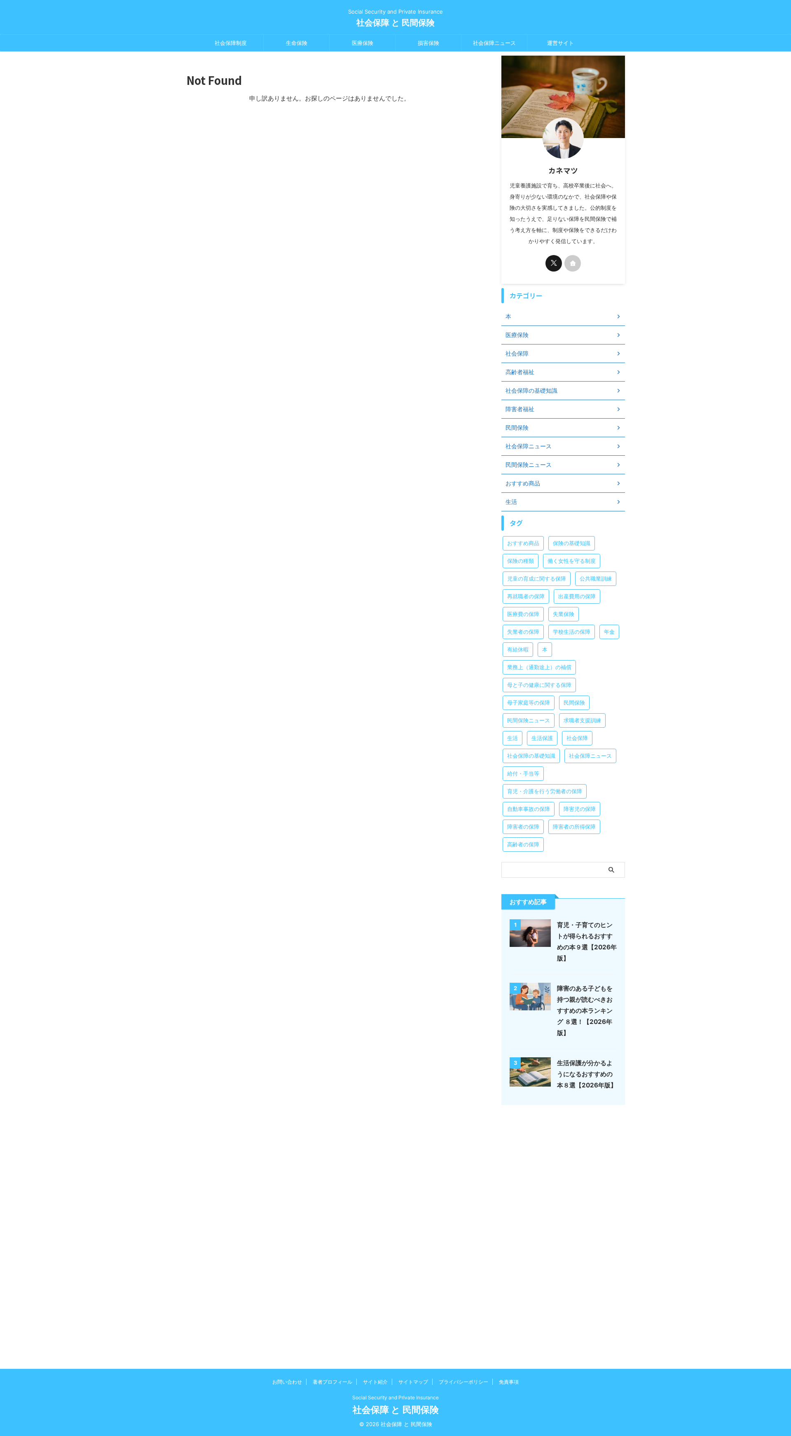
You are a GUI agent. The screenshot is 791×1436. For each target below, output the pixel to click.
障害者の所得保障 (574, 826)
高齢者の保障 (523, 844)
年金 (609, 631)
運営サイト (560, 43)
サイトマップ (413, 1382)
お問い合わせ (287, 1382)
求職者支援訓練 (582, 720)
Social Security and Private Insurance (395, 1397)
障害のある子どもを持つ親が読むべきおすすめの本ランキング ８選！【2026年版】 (585, 1010)
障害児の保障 (580, 809)
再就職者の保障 (526, 596)
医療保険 (362, 43)
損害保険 (428, 43)
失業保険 (563, 614)
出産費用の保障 (577, 596)
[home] (572, 263)
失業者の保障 (523, 631)
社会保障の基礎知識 (531, 755)
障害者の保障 (523, 826)
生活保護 (542, 738)
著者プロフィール (332, 1382)
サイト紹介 (375, 1382)
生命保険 (296, 43)
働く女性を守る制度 (572, 561)
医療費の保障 (523, 614)
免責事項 (509, 1382)
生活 (512, 738)
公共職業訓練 (596, 578)
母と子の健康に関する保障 (539, 685)
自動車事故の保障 (528, 809)
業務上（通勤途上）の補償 (539, 667)
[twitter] (553, 263)
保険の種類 (520, 561)
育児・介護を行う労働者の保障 (544, 791)
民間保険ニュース (528, 720)
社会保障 (577, 738)
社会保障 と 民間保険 (395, 23)
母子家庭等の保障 (528, 702)
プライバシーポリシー (463, 1382)
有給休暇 (518, 649)
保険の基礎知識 (571, 543)
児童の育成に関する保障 (536, 578)
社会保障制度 (231, 43)
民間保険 (574, 702)
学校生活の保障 (571, 631)
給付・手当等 (523, 773)
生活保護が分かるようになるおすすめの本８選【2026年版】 (587, 1074)
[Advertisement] (563, 1232)
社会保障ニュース (494, 43)
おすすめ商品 (523, 543)
